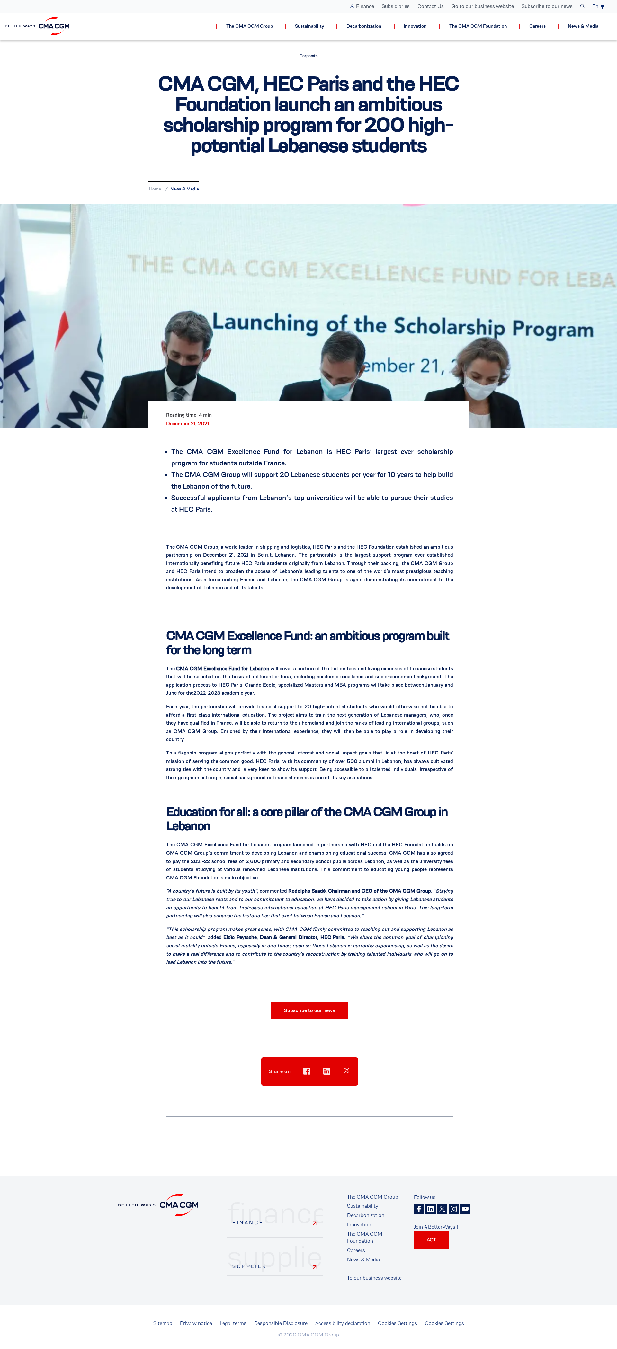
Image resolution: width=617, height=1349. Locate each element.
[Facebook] (419, 1209)
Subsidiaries (396, 6)
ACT (431, 1239)
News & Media (583, 26)
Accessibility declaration (342, 1323)
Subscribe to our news (547, 6)
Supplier (249, 1266)
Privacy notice (196, 1323)
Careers (537, 26)
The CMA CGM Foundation (478, 26)
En (595, 6)
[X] (442, 1209)
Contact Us (430, 6)
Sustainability (309, 26)
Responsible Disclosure (281, 1323)
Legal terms (233, 1323)
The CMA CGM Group (249, 26)
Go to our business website (483, 6)
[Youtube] (465, 1209)
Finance (365, 6)
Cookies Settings (397, 1323)
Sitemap (162, 1323)
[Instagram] (454, 1209)
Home (155, 188)
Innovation (415, 26)
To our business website (374, 1278)
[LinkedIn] (430, 1209)
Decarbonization (363, 26)
